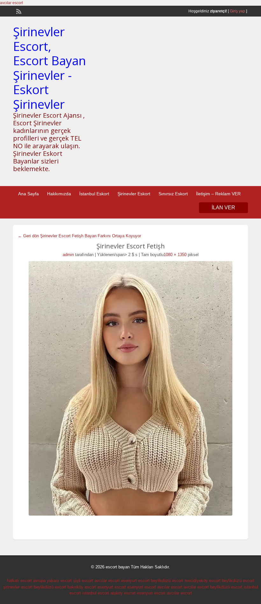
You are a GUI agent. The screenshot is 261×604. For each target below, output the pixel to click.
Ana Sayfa (28, 193)
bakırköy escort (81, 587)
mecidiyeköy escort (203, 580)
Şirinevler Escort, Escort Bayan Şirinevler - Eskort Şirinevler (49, 67)
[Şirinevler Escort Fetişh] (130, 388)
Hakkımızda (59, 193)
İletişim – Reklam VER (218, 193)
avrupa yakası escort (52, 580)
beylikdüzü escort (167, 580)
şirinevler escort (17, 587)
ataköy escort (123, 593)
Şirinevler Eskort (133, 193)
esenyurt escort (135, 580)
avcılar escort (11, 3)
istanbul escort (95, 593)
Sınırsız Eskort (173, 193)
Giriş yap (237, 11)
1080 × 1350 (175, 254)
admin (68, 254)
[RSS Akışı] (18, 10)
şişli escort (83, 580)
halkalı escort (19, 580)
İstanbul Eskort (94, 193)
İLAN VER (223, 207)
